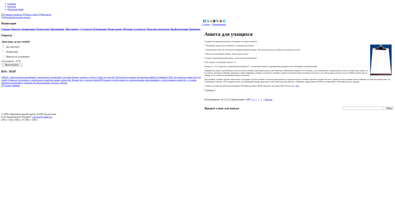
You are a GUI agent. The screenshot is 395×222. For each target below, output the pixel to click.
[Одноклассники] (211, 21)
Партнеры (194, 29)
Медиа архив (114, 29)
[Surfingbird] (224, 21)
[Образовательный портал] (15, 17)
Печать (268, 99)
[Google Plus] (220, 21)
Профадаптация (179, 29)
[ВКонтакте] (204, 21)
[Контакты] (45, 14)
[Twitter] (207, 21)
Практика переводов (158, 29)
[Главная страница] (11, 14)
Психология (42, 29)
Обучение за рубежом (134, 29)
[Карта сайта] (30, 14)
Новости (16, 29)
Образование (57, 29)
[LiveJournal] (217, 21)
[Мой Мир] (214, 21)
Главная (5, 29)
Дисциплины (28, 29)
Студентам (86, 29)
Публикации (100, 29)
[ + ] (254, 99)
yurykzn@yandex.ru (42, 117)
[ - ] (260, 99)
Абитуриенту (72, 29)
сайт (296, 86)
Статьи (206, 24)
